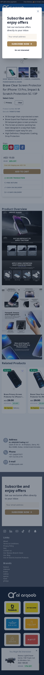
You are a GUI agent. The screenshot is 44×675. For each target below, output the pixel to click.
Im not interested (22, 50)
